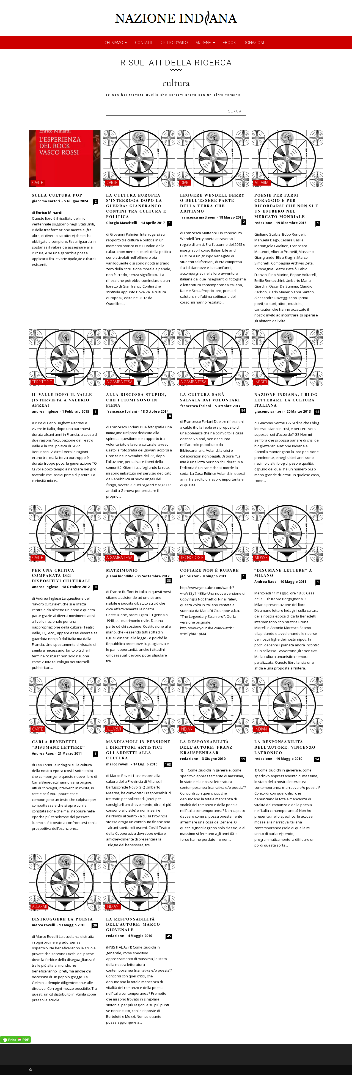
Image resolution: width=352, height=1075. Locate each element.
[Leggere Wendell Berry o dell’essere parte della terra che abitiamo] (213, 158)
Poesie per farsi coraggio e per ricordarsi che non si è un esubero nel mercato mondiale (286, 205)
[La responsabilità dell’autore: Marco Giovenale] (139, 882)
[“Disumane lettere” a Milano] (287, 533)
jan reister (189, 576)
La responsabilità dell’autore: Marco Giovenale (133, 924)
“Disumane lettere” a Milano (283, 572)
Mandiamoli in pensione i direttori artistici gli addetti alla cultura (138, 750)
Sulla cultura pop (57, 195)
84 (243, 410)
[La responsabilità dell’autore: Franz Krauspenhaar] (213, 705)
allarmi (262, 182)
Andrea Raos (265, 581)
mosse (261, 557)
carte (37, 182)
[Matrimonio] (139, 533)
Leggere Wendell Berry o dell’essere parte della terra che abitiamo (212, 203)
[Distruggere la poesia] (65, 882)
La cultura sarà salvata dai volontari (210, 397)
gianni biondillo (119, 576)
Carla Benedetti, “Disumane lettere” (58, 744)
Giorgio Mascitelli (121, 222)
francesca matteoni (197, 217)
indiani (186, 729)
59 (243, 759)
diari (184, 182)
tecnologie (192, 557)
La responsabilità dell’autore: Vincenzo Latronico (285, 747)
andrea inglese (45, 411)
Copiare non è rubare (209, 570)
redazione (263, 222)
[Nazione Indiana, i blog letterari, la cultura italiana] (287, 358)
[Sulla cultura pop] (65, 158)
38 (169, 580)
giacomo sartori (46, 201)
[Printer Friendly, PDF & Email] (15, 1041)
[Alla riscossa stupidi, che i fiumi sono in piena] (139, 358)
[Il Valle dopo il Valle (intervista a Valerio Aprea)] (65, 358)
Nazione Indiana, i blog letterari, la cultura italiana (286, 400)
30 (95, 925)
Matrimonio (122, 570)
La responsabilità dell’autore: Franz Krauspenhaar (206, 747)
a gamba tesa (119, 381)
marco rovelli (118, 764)
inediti (261, 381)
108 (168, 764)
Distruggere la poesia (62, 919)
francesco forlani (121, 411)
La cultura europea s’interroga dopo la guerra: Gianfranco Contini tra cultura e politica (136, 205)
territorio (42, 381)
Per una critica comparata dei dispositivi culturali (61, 575)
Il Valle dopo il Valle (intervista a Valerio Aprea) (62, 400)
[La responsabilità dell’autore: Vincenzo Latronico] (287, 705)
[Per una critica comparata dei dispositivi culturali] (65, 533)
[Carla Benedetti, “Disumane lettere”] (65, 705)
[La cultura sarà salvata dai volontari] (213, 358)
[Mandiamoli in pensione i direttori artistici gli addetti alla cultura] (139, 705)
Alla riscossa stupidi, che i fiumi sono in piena (136, 400)
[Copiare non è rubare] (213, 533)
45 (169, 936)
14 (317, 411)
